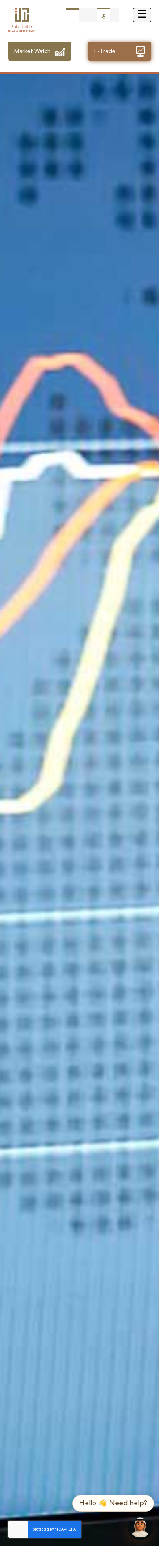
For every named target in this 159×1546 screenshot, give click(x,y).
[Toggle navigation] (142, 15)
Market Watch (32, 51)
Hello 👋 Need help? (113, 1503)
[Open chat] (140, 1527)
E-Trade (104, 51)
